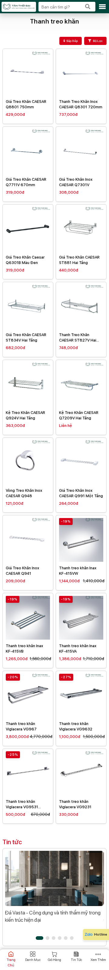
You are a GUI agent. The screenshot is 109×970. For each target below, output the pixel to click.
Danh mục (32, 960)
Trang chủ (11, 962)
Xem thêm (98, 960)
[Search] (87, 6)
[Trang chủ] (19, 7)
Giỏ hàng (54, 960)
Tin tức (12, 842)
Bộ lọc (97, 41)
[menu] (102, 6)
